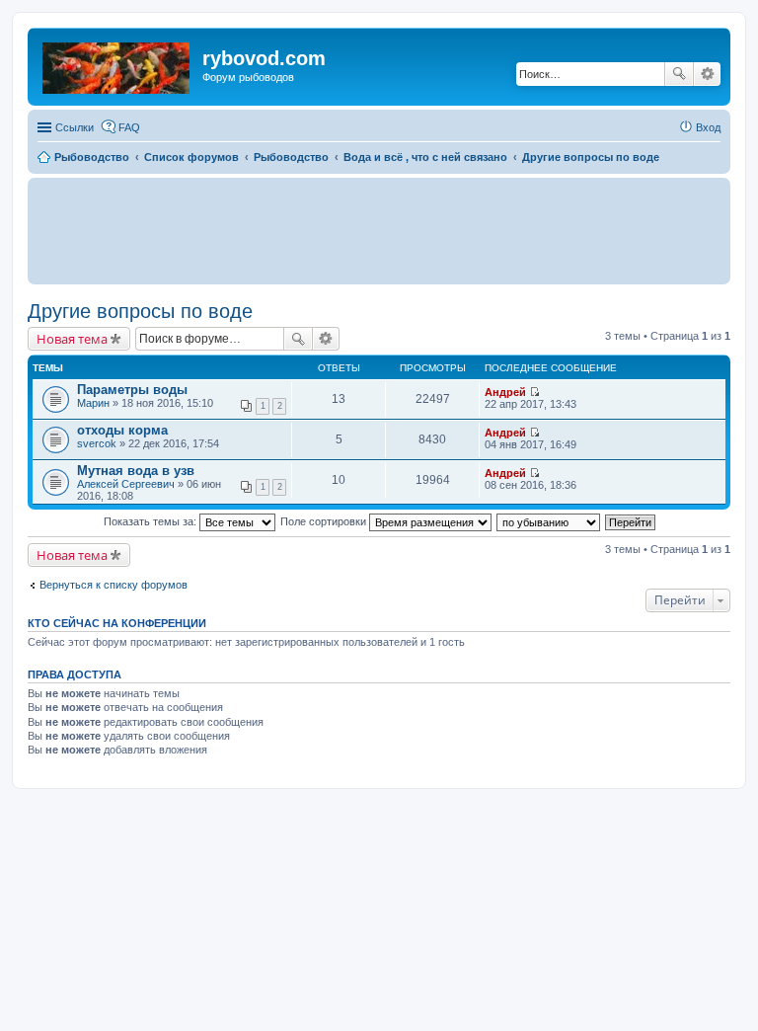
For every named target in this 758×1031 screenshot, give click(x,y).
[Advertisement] (379, 230)
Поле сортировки (324, 521)
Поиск (679, 74)
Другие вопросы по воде (140, 311)
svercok (96, 443)
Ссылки (74, 127)
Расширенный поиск (707, 74)
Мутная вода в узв (135, 470)
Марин (93, 403)
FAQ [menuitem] (129, 127)
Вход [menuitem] (708, 127)
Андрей (505, 392)
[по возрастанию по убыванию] (549, 521)
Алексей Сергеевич (126, 484)
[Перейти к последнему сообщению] (534, 392)
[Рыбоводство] (117, 64)
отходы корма (122, 430)
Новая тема (72, 339)
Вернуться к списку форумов (113, 585)
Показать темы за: (151, 521)
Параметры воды (132, 389)
